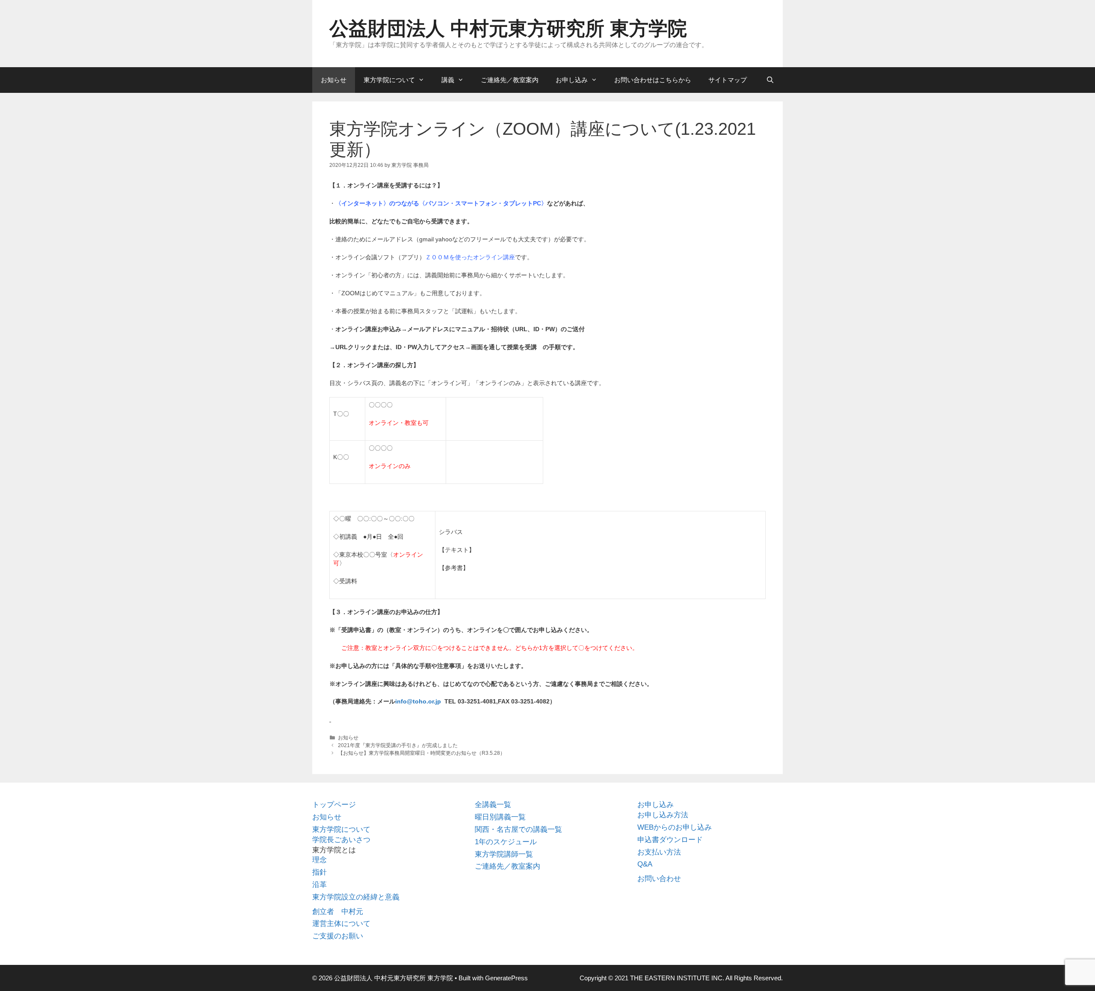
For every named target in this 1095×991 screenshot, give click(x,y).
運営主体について (341, 924)
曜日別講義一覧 (500, 817)
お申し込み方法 (662, 815)
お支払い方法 (659, 852)
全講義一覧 (493, 805)
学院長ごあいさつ (341, 840)
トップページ (334, 805)
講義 (447, 79)
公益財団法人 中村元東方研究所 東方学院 (508, 28)
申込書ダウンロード (670, 840)
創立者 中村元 (337, 912)
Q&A (644, 864)
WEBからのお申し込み (674, 827)
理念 (319, 860)
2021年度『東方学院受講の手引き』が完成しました (398, 745)
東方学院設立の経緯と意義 (356, 897)
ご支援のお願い (337, 936)
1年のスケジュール (506, 842)
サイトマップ (727, 79)
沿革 (319, 885)
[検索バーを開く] (770, 80)
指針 (319, 872)
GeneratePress (506, 978)
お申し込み (572, 79)
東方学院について (389, 79)
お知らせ (333, 79)
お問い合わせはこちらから (652, 79)
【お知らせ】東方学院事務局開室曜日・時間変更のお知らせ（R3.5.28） (421, 753)
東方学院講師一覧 (504, 854)
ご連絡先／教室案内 (510, 79)
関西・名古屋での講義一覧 (518, 829)
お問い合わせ (659, 879)
